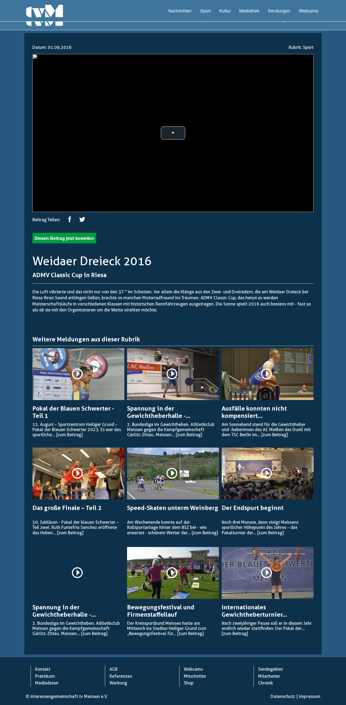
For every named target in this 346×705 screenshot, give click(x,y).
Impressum (309, 696)
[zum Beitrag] (69, 434)
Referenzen (120, 676)
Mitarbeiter (269, 676)
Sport (205, 11)
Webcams (308, 11)
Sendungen (279, 11)
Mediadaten (46, 683)
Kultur (225, 11)
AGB (113, 669)
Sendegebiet (270, 669)
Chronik (265, 683)
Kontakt (42, 669)
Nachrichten (180, 11)
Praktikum (45, 676)
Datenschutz (283, 696)
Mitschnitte (195, 676)
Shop (189, 683)
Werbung (118, 683)
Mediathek (249, 11)
